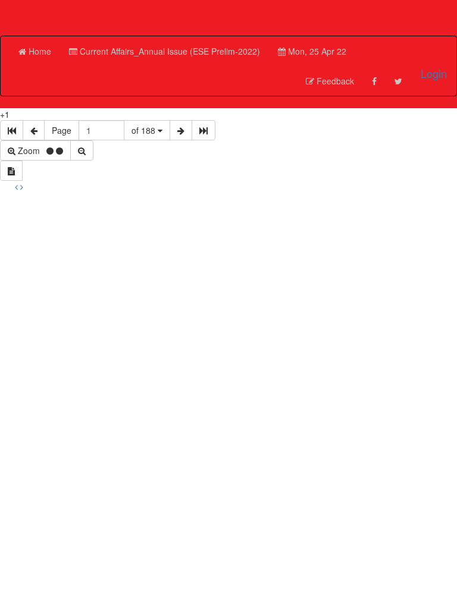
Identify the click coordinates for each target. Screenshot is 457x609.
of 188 (145, 130)
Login (434, 73)
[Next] (21, 187)
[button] (164, 51)
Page (61, 130)
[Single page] (11, 171)
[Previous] (17, 187)
